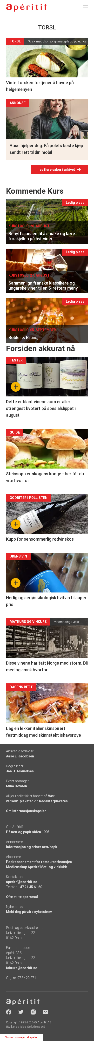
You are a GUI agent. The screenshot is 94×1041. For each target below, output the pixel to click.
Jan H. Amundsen (20, 771)
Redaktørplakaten (53, 801)
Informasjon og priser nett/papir (32, 847)
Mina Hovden (16, 786)
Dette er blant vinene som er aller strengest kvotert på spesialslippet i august (41, 408)
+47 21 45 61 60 (30, 887)
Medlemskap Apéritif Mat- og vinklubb (36, 867)
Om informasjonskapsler (26, 811)
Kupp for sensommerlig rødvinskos (40, 539)
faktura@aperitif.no (21, 968)
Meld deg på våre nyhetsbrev (29, 912)
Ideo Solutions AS (32, 1026)
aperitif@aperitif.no (21, 882)
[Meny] (85, 7)
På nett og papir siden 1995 (27, 832)
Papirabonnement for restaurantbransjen (39, 862)
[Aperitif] (26, 8)
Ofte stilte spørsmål (22, 897)
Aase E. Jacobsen (20, 756)
